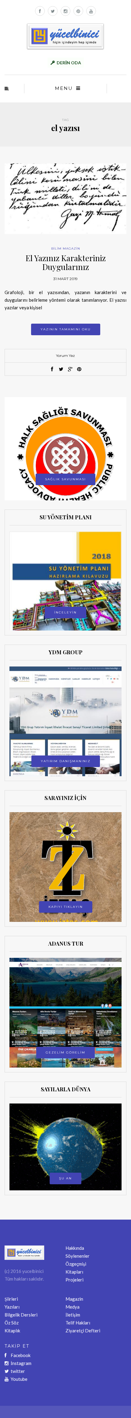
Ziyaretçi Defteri (83, 1330)
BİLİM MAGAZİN (65, 249)
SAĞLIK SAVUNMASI (65, 479)
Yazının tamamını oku (66, 329)
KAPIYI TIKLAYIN (65, 907)
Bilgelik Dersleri (21, 1314)
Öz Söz (12, 1322)
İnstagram (21, 1363)
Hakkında (75, 1248)
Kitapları (74, 1271)
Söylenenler (78, 1256)
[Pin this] (79, 369)
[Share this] (51, 369)
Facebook (20, 1355)
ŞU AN (65, 1178)
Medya (73, 1307)
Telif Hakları (78, 1322)
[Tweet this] (60, 369)
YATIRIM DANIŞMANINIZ (65, 761)
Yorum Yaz (65, 355)
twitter (18, 1371)
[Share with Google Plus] (70, 369)
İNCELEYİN (65, 612)
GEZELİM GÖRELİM (65, 1052)
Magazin (74, 1299)
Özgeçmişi (76, 1264)
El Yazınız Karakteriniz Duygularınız (66, 262)
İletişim (73, 1314)
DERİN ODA (69, 62)
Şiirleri (11, 1299)
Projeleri (74, 1279)
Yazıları (12, 1307)
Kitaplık (12, 1330)
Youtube (19, 1379)
